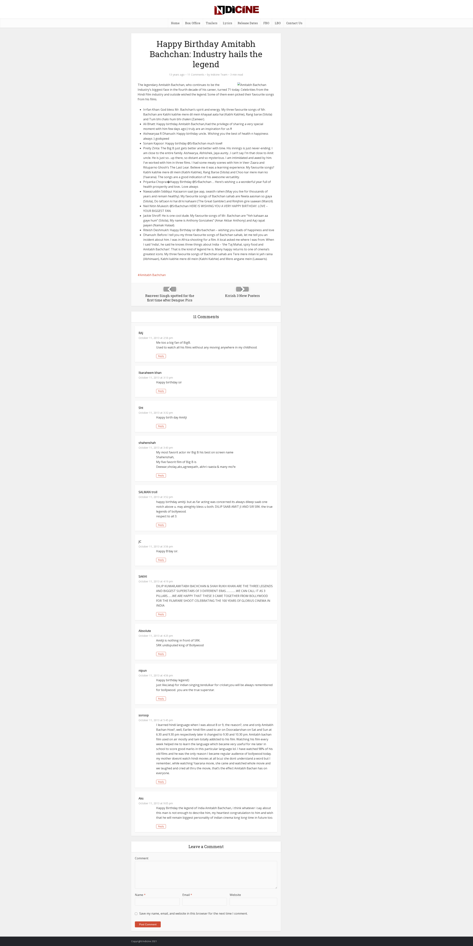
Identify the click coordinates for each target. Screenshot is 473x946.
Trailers (211, 23)
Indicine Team (219, 74)
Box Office (192, 23)
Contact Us (294, 23)
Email (187, 895)
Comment (141, 858)
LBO (278, 23)
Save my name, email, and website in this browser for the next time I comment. (193, 913)
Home (175, 23)
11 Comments (195, 74)
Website (235, 895)
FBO (266, 23)
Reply (161, 356)
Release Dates (248, 23)
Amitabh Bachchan (153, 275)
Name (140, 895)
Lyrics (227, 23)
